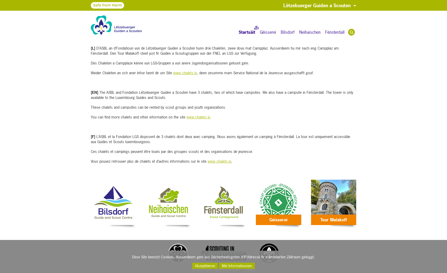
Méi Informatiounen (237, 265)
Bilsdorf (288, 32)
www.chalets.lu (185, 72)
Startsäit (247, 32)
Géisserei (268, 32)
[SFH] (94, 5)
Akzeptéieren (205, 265)
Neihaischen (310, 32)
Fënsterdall (335, 32)
